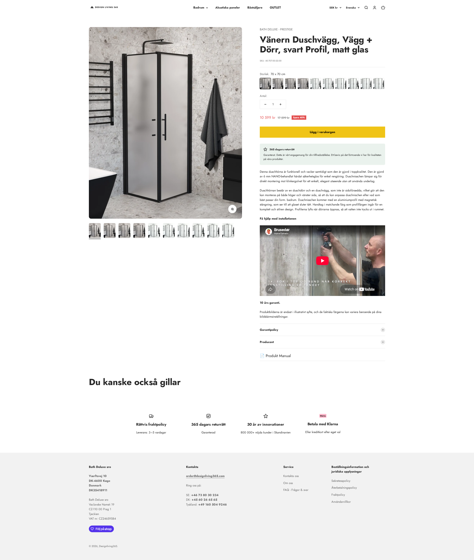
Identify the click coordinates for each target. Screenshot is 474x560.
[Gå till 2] (110, 231)
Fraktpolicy (338, 495)
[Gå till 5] (154, 231)
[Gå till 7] (184, 231)
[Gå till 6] (169, 231)
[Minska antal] (265, 104)
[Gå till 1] (95, 231)
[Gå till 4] (139, 231)
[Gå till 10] (228, 231)
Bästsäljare (254, 7)
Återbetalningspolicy (344, 488)
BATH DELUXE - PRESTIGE (276, 29)
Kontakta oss (291, 476)
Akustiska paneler (227, 7)
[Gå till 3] (124, 231)
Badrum (198, 7)
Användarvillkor (341, 502)
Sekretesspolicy (340, 481)
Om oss (288, 483)
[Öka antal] (280, 104)
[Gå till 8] (198, 231)
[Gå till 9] (213, 231)
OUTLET (275, 7)
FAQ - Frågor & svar (295, 490)
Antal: (263, 96)
